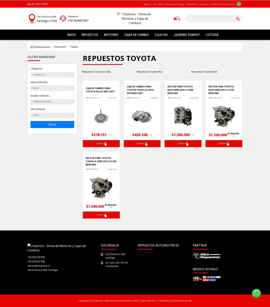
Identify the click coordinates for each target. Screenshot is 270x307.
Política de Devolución (223, 4)
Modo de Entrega (175, 4)
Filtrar (52, 124)
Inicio (71, 35)
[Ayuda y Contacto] (63, 18)
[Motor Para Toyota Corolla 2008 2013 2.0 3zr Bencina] (101, 187)
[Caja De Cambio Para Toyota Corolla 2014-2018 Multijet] (142, 116)
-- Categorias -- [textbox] (39, 74)
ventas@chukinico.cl (39, 265)
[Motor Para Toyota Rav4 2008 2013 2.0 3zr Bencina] (224, 116)
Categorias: (36, 68)
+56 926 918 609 (36, 257)
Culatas (161, 35)
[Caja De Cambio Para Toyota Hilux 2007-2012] (101, 116)
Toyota (74, 46)
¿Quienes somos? (187, 35)
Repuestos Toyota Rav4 (204, 71)
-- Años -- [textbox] (36, 115)
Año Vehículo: (38, 109)
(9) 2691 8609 (39, 4)
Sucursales (158, 4)
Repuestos (90, 35)
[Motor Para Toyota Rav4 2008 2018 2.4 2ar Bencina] (183, 116)
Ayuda (147, 4)
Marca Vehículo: (39, 82)
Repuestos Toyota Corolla (96, 71)
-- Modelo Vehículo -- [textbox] (42, 101)
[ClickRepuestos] (40, 47)
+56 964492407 (78, 21)
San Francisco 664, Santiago (43, 270)
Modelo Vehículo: (40, 95)
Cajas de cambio (136, 35)
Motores (111, 35)
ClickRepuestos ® (182, 300)
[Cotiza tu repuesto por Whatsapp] (238, 3)
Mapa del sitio (148, 300)
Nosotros (191, 4)
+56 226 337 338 (36, 261)
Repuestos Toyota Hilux (150, 71)
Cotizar (212, 35)
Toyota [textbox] (35, 87)
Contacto (204, 4)
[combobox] (52, 75)
